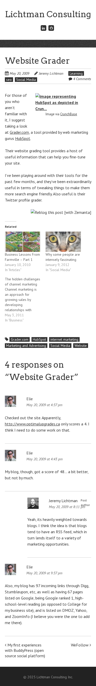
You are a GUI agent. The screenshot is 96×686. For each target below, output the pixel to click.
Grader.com (19, 132)
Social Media (26, 79)
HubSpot (22, 138)
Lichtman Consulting (48, 14)
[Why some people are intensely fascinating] (63, 242)
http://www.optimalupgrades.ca (32, 423)
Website (80, 345)
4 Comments (82, 79)
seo (9, 79)
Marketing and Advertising (26, 345)
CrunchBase (68, 114)
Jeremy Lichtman (51, 73)
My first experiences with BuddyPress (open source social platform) (25, 650)
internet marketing (64, 339)
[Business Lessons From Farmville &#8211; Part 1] (22, 242)
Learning (76, 73)
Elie (29, 398)
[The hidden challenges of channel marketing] (25, 300)
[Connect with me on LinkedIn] (43, 28)
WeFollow (80, 644)
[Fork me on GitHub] (51, 28)
